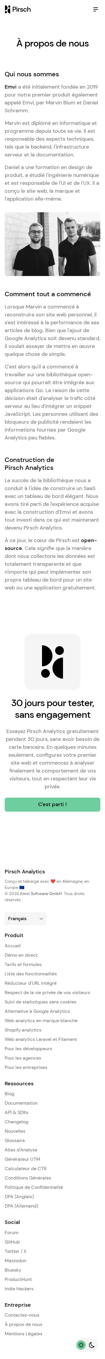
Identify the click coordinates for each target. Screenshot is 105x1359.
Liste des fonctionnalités (31, 974)
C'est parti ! (52, 804)
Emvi (11, 86)
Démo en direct (21, 955)
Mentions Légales (23, 1334)
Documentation (21, 1103)
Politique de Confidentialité (34, 1187)
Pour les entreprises (26, 1067)
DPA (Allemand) (21, 1206)
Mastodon (15, 1261)
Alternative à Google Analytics (37, 1011)
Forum (11, 1232)
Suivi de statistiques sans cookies (40, 1002)
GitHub (12, 1242)
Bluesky (13, 1270)
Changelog (16, 1122)
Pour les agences (23, 1058)
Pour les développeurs (28, 1049)
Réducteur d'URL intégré (31, 983)
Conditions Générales (28, 1178)
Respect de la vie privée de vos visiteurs (47, 992)
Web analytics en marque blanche (41, 1020)
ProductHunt (18, 1279)
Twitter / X (16, 1251)
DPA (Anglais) (19, 1197)
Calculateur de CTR (25, 1168)
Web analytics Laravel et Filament (41, 1039)
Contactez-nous (22, 1315)
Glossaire (15, 1140)
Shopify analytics (23, 1030)
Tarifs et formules (23, 964)
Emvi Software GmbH (41, 893)
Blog (9, 1094)
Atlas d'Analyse (21, 1150)
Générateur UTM (22, 1159)
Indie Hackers (19, 1289)
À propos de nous (23, 1324)
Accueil (13, 946)
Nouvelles (15, 1131)
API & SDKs (16, 1112)
